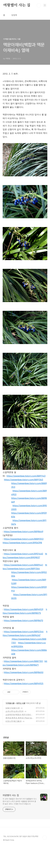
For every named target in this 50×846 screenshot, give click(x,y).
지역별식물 (10, 703)
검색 (39, 5)
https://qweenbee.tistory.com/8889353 (23, 539)
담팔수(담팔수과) (12, 708)
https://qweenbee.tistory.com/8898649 (23, 531)
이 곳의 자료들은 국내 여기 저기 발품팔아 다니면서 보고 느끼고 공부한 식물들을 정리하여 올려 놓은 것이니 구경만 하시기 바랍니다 (19, 801)
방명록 (14, 15)
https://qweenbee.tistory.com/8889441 (23, 565)
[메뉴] (45, 5)
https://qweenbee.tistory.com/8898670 (23, 620)
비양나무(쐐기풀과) (13, 721)
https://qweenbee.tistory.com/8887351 (23, 661)
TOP (45, 837)
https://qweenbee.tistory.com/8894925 (23, 683)
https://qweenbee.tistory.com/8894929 (23, 609)
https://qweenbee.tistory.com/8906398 (22, 542)
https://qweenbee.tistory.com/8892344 (23, 631)
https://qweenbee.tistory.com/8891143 (26, 476)
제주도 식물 (20, 703)
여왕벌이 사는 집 (16, 5)
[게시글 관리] (16, 692)
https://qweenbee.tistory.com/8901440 (23, 553)
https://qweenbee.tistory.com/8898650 (23, 672)
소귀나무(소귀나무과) (14, 711)
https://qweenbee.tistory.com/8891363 (23, 479)
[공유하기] (12, 692)
